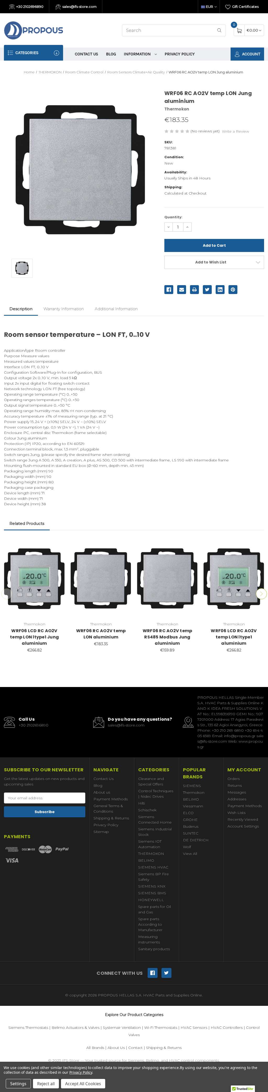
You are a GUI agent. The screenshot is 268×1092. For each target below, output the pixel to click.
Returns (234, 785)
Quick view (57, 543)
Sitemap (101, 831)
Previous (6, 593)
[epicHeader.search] (219, 30)
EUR (209, 6)
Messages (236, 792)
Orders (233, 778)
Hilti (141, 803)
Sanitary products (154, 949)
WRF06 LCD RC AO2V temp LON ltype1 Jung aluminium (34, 637)
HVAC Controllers (227, 1027)
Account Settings (243, 826)
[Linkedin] (220, 289)
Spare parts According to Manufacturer (150, 924)
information (138, 53)
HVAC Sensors (194, 1027)
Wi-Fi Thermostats (160, 1027)
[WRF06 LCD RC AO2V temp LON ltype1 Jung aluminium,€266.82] (34, 578)
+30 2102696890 (29, 6)
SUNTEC (190, 833)
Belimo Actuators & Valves (75, 1027)
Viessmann (193, 806)
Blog (111, 53)
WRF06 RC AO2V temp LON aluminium (101, 634)
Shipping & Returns (111, 818)
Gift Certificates (245, 6)
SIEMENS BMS (152, 893)
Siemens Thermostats (28, 1027)
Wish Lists (236, 812)
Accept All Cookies (83, 1084)
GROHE (190, 819)
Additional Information (116, 308)
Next (261, 593)
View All (190, 853)
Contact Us (86, 53)
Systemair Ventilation (122, 1027)
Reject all (46, 1084)
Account (250, 53)
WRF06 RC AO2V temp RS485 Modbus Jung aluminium (167, 637)
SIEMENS (192, 785)
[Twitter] (207, 289)
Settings (18, 1084)
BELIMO (146, 860)
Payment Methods (110, 799)
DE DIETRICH (196, 840)
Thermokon (193, 792)
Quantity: (173, 217)
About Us (116, 1047)
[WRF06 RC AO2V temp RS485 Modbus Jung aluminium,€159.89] (167, 578)
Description (20, 308)
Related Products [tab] (26, 523)
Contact (135, 1047)
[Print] (194, 289)
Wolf (187, 846)
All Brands (95, 1047)
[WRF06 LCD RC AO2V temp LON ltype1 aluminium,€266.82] (233, 578)
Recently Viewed (242, 819)
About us (101, 792)
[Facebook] (168, 289)
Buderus (190, 826)
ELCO (188, 813)
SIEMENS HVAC (153, 867)
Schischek (147, 810)
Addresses (236, 799)
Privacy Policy (180, 53)
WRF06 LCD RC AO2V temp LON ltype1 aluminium (234, 637)
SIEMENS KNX (151, 886)
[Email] (181, 289)
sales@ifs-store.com (79, 6)
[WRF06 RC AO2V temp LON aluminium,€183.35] (100, 578)
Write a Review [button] (235, 131)
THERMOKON (151, 853)
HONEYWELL (151, 899)
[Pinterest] (232, 289)
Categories (26, 52)
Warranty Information (63, 308)
